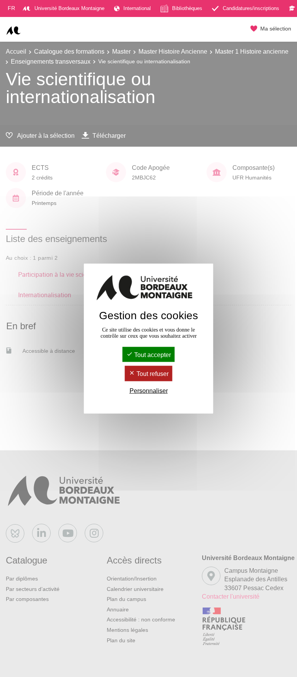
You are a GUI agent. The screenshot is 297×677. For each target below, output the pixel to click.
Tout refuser (152, 374)
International (137, 8)
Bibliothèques (187, 8)
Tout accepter (152, 355)
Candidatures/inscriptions (251, 8)
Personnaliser (149, 390)
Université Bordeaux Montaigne (69, 8)
